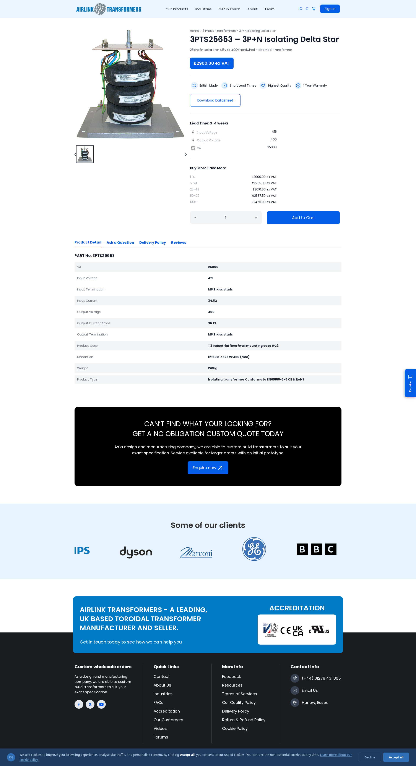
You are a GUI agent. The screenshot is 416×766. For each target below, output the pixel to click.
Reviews (178, 242)
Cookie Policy (235, 728)
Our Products (177, 9)
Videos (160, 728)
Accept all (396, 757)
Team (270, 9)
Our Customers (168, 719)
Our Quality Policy (239, 702)
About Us (162, 685)
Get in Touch (229, 9)
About (252, 9)
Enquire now (204, 467)
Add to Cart (303, 217)
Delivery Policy (152, 242)
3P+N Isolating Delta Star (257, 31)
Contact (162, 676)
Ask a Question (120, 242)
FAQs (158, 702)
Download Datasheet (215, 100)
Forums (161, 737)
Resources (232, 685)
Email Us (310, 690)
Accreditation (167, 711)
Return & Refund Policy (243, 719)
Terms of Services (239, 694)
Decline (369, 757)
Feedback (231, 676)
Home (194, 31)
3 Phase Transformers (219, 31)
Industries (203, 9)
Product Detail (88, 242)
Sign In (330, 8)
